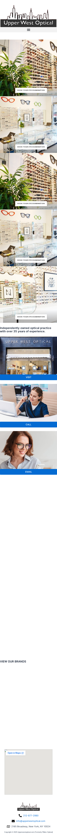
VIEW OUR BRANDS (13, 661)
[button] (28, 29)
